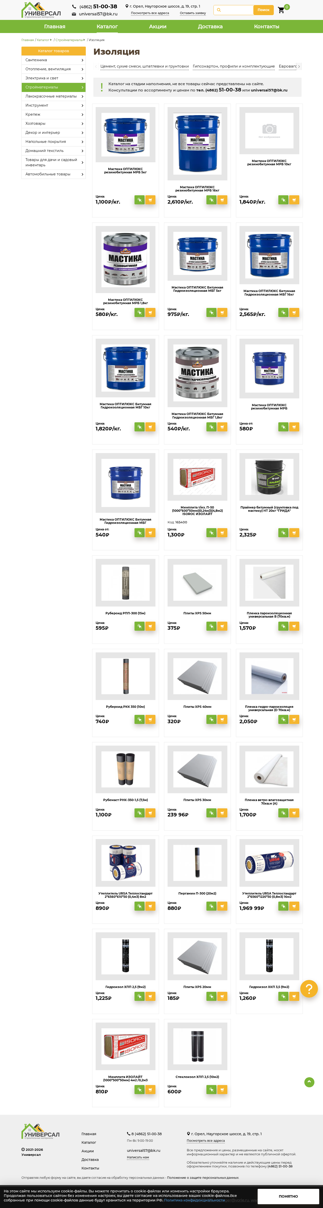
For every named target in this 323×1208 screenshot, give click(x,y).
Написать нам (138, 1157)
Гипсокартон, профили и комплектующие (234, 66)
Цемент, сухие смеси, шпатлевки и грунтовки (144, 66)
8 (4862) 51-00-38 (146, 1134)
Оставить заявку (193, 13)
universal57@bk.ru (98, 14)
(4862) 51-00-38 (279, 1166)
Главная (54, 26)
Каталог (107, 26)
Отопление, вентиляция (48, 69)
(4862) (98, 7)
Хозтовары (35, 123)
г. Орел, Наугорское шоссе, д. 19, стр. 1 (164, 6)
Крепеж (32, 114)
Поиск (264, 10)
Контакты (266, 26)
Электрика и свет (41, 78)
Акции (158, 26)
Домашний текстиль (44, 150)
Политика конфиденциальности (194, 1200)
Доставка (210, 26)
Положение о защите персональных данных (202, 1178)
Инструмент (36, 105)
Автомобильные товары (47, 174)
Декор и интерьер (42, 132)
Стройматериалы (69, 40)
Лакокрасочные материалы (51, 96)
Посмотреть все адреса (150, 13)
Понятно (288, 1196)
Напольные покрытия (45, 141)
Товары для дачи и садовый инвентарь (51, 162)
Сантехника (36, 60)
